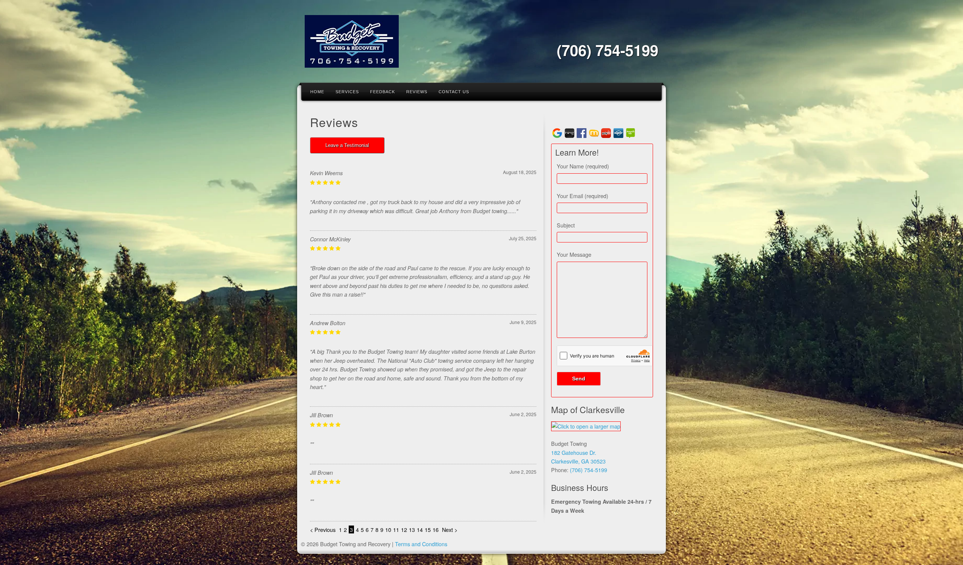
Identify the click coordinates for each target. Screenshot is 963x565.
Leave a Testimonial (347, 145)
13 (412, 529)
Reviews (416, 91)
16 (436, 529)
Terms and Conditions (421, 544)
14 (420, 529)
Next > (449, 529)
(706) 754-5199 (607, 50)
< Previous (323, 529)
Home (317, 91)
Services (347, 91)
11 (396, 529)
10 (388, 529)
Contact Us (454, 91)
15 (428, 529)
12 (404, 529)
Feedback (382, 91)
